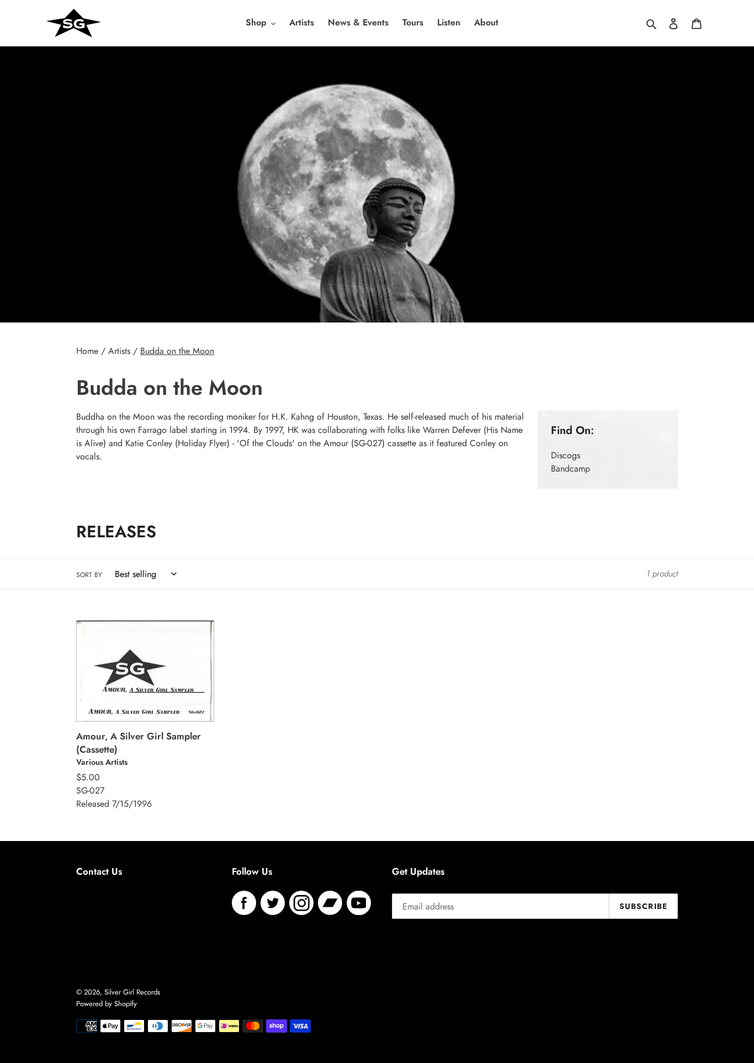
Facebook (244, 903)
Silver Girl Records (132, 992)
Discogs (565, 455)
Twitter (273, 903)
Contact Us (99, 871)
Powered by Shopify (106, 1003)
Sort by (89, 575)
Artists (119, 351)
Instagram (301, 903)
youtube (359, 903)
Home (87, 351)
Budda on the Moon (177, 351)
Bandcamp (570, 468)
